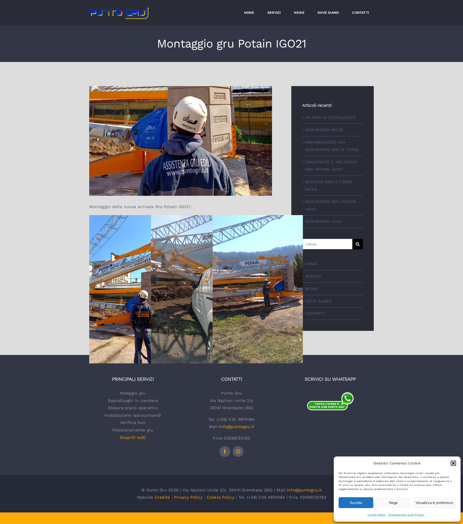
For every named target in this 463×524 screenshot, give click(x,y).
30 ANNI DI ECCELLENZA (330, 117)
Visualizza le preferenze (434, 503)
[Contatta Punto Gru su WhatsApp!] (330, 394)
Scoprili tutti (133, 437)
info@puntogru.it (236, 426)
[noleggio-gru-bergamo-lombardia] (330, 418)
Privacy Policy (188, 497)
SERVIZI (313, 276)
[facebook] (224, 451)
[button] (453, 463)
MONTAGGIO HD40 (324, 221)
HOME (311, 263)
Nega (393, 503)
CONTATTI (315, 313)
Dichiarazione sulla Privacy (406, 514)
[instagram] (238, 451)
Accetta (356, 503)
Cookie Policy (377, 514)
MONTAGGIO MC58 (324, 129)
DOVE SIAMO (318, 301)
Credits (162, 497)
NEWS (311, 288)
